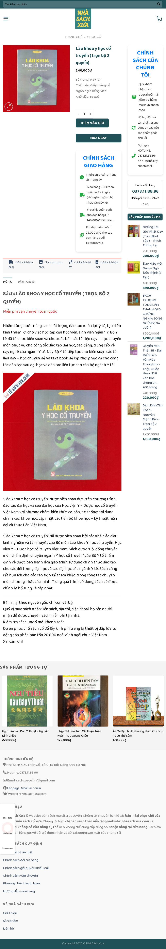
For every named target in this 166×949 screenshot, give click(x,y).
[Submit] (158, 4)
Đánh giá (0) (26, 282)
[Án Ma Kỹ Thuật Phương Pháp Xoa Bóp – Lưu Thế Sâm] (138, 701)
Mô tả (7, 282)
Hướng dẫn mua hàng (19, 891)
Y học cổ (94, 37)
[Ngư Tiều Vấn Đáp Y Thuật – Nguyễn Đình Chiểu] (27, 701)
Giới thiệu (10, 913)
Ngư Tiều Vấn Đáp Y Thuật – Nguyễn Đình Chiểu (25, 733)
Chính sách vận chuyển (20, 875)
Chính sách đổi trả (80, 264)
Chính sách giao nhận (51, 264)
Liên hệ (8, 928)
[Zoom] (8, 106)
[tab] (7, 282)
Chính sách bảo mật (107, 264)
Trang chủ (74, 37)
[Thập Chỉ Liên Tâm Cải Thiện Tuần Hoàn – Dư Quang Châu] (83, 701)
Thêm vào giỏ (92, 123)
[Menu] (6, 18)
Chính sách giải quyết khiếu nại (26, 868)
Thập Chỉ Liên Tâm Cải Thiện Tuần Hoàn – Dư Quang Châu (79, 733)
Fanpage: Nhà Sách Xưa (23, 788)
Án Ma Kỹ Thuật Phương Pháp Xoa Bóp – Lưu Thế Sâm (138, 733)
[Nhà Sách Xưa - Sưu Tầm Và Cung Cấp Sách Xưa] (83, 19)
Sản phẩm (10, 920)
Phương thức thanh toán (21, 883)
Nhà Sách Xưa (95, 943)
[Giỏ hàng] (159, 18)
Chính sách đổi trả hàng (20, 860)
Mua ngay (98, 138)
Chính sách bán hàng (21, 264)
